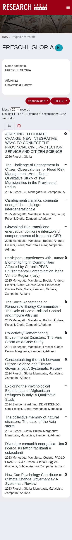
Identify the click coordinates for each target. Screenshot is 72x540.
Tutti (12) (59, 100)
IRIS (5, 36)
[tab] (9, 126)
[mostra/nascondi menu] (68, 7)
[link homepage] (26, 7)
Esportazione (37, 100)
